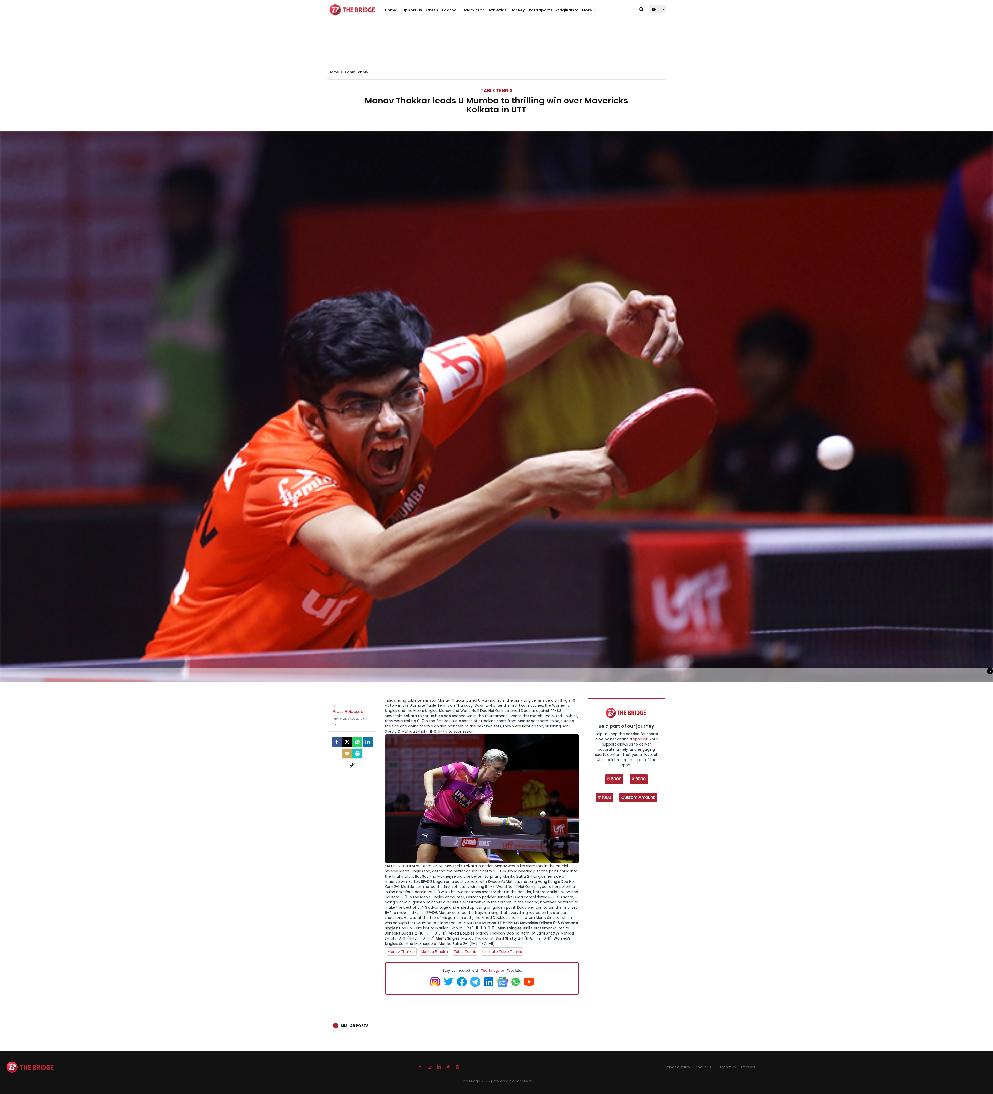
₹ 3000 (639, 779)
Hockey (517, 10)
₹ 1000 (604, 797)
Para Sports (540, 10)
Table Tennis (496, 90)
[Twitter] (347, 742)
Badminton (474, 10)
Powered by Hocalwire (512, 1081)
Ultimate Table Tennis (502, 951)
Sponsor (640, 739)
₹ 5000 (614, 779)
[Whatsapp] (357, 742)
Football (450, 10)
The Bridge (490, 970)
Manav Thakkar (401, 951)
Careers (748, 1067)
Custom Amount (638, 797)
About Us (703, 1067)
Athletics (497, 10)
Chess (432, 10)
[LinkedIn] (368, 742)
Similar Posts (354, 1025)
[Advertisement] (496, 49)
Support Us (411, 10)
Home (390, 10)
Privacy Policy (678, 1067)
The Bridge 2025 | (477, 1081)
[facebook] (337, 742)
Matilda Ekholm (434, 951)
